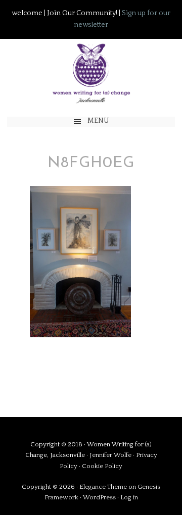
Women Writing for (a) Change (90, 73)
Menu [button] (98, 121)
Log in (129, 497)
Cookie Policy (102, 466)
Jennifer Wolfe (111, 454)
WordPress (99, 497)
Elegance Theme (103, 486)
